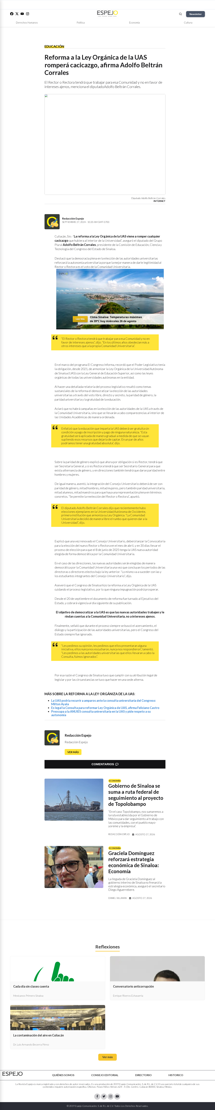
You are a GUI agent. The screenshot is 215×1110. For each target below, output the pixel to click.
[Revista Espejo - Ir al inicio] (13, 1074)
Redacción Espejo (78, 735)
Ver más (73, 752)
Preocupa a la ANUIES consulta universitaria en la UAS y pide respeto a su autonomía (101, 713)
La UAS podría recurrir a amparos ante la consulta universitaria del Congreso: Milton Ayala (103, 702)
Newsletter (195, 14)
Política (81, 22)
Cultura (188, 22)
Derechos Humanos (27, 22)
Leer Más (80, 319)
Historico (175, 1075)
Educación (54, 46)
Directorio (143, 1075)
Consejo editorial (104, 1075)
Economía (134, 22)
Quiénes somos (63, 1075)
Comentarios (103, 764)
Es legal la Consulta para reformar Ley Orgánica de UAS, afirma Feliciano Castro (105, 708)
